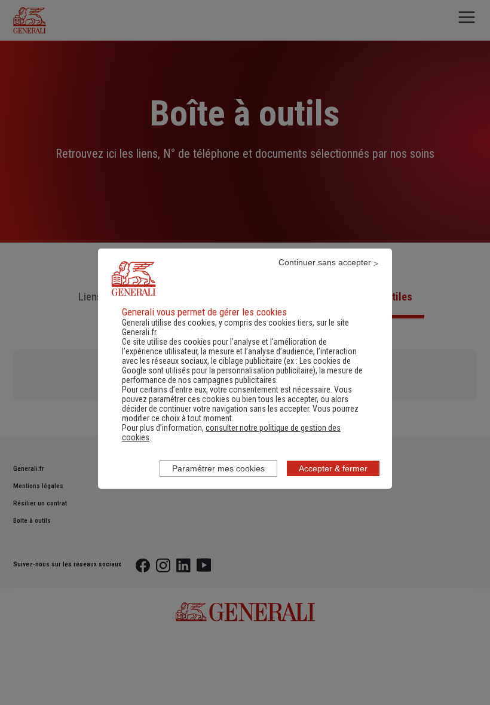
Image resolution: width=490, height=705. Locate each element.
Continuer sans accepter (324, 262)
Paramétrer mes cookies (218, 468)
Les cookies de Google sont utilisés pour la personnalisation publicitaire (236, 365)
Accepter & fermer (333, 468)
